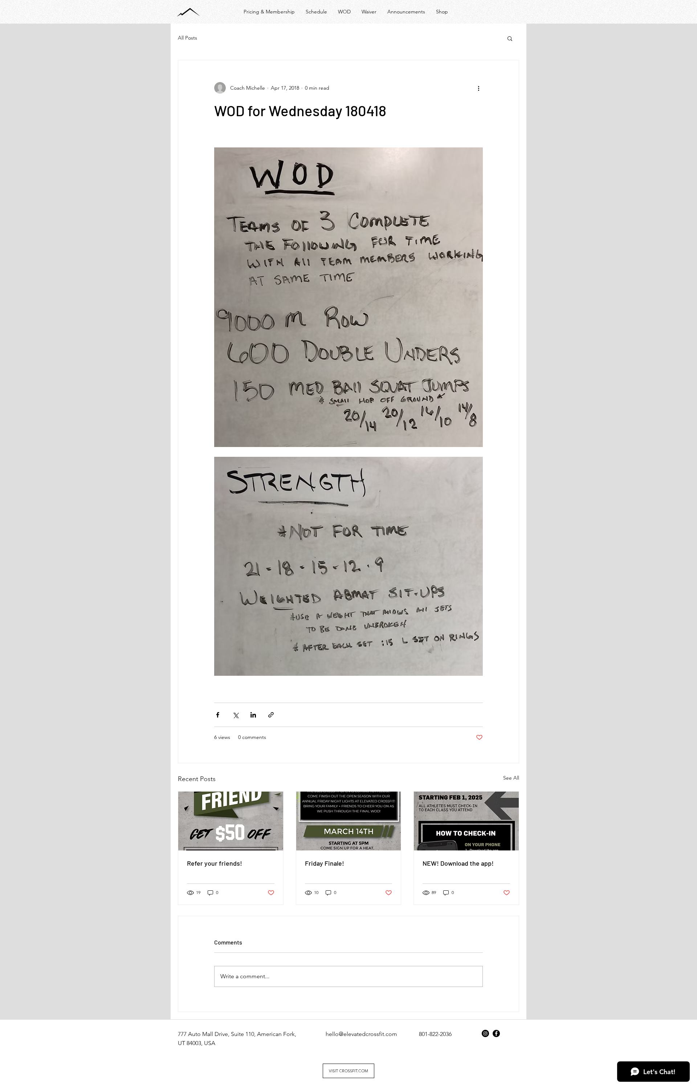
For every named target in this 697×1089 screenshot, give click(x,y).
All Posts (187, 37)
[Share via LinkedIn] (253, 714)
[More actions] (478, 88)
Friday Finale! (324, 863)
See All (511, 778)
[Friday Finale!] (348, 821)
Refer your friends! (214, 863)
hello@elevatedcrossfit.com (361, 1034)
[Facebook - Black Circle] (496, 1033)
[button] (509, 38)
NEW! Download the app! (458, 863)
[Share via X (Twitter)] (235, 714)
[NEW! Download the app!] (466, 821)
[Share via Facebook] (217, 714)
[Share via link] (271, 714)
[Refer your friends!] (230, 821)
